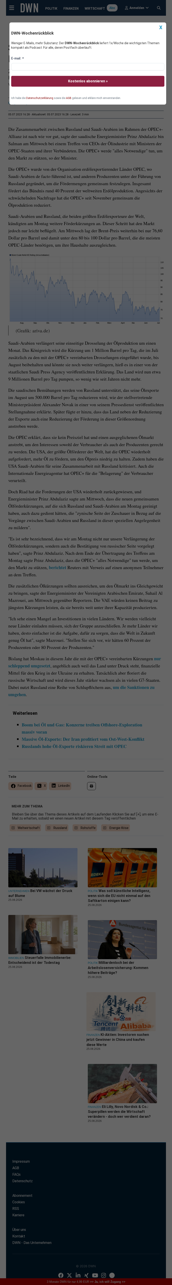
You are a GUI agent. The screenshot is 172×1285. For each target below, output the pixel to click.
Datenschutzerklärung (39, 98)
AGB (68, 98)
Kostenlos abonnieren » (88, 81)
